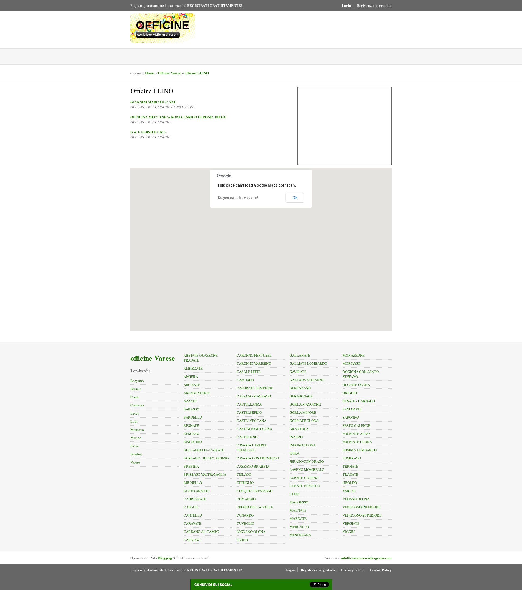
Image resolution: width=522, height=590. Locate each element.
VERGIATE (351, 523)
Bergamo (137, 380)
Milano (135, 437)
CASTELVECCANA (251, 420)
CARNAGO (192, 539)
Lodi (134, 421)
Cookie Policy (380, 569)
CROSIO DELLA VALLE (255, 507)
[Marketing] (162, 35)
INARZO (296, 436)
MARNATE (298, 518)
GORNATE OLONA (304, 420)
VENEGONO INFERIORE (362, 507)
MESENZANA (300, 534)
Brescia (135, 388)
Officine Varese (169, 72)
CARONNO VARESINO (254, 363)
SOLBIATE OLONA (357, 441)
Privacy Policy (352, 569)
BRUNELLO (193, 482)
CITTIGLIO (245, 482)
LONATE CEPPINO (304, 477)
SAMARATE (352, 409)
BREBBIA (191, 466)
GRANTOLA (299, 428)
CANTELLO (193, 515)
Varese (135, 462)
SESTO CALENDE (356, 425)
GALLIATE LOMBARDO (308, 363)
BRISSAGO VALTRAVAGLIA (205, 474)
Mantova (137, 429)
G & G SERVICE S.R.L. (148, 131)
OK (295, 198)
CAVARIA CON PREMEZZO (258, 458)
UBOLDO (350, 482)
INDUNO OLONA (303, 445)
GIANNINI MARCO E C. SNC (153, 101)
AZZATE (190, 401)
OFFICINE (162, 25)
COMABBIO (246, 498)
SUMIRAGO (352, 458)
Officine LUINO (197, 72)
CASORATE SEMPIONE (255, 387)
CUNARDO (245, 515)
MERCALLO (299, 526)
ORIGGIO (350, 392)
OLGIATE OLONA (356, 384)
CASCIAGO (245, 379)
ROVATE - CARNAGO (359, 401)
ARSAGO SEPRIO (197, 392)
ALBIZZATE (193, 368)
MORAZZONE (354, 355)
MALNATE (298, 510)
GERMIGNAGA (301, 396)
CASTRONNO (247, 436)
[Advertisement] (344, 126)
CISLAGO (244, 474)
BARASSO (191, 409)
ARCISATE (192, 384)
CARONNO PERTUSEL (254, 355)
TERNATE (350, 466)
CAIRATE (191, 507)
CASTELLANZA (249, 404)
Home (149, 72)
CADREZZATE (195, 498)
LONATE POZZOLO (305, 485)
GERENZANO (300, 387)
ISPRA (294, 453)
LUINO (295, 494)
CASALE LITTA (249, 371)
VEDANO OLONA (356, 498)
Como (134, 396)
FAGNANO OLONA (251, 531)
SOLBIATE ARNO (356, 433)
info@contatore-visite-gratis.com (366, 557)
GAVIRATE (298, 371)
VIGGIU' (349, 531)
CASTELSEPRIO (249, 412)
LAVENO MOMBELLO (307, 469)
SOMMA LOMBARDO (360, 449)
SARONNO (351, 417)
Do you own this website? (238, 198)
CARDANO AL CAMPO (201, 531)
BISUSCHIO (193, 441)
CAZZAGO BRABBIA (253, 466)
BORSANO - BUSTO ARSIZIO (206, 458)
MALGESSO (299, 502)
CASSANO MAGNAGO (254, 396)
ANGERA (191, 376)
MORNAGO (351, 363)
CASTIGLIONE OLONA (254, 428)
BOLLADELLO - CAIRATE (204, 449)
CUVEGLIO (245, 523)
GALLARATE (300, 355)
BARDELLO (193, 417)
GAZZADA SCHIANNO (307, 379)
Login (346, 5)
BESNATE (191, 425)
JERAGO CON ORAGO (307, 461)
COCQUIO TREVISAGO (254, 490)
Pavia (134, 445)
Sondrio (136, 454)
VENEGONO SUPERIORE (362, 515)
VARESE (349, 490)
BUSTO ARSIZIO (196, 490)
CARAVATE (192, 523)
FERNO (242, 539)
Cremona (137, 405)
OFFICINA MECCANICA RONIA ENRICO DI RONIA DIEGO (178, 116)
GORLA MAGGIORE (305, 404)
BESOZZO (191, 433)
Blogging (165, 557)
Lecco (134, 413)
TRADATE (350, 474)
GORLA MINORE (303, 412)
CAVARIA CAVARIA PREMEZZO (252, 447)
